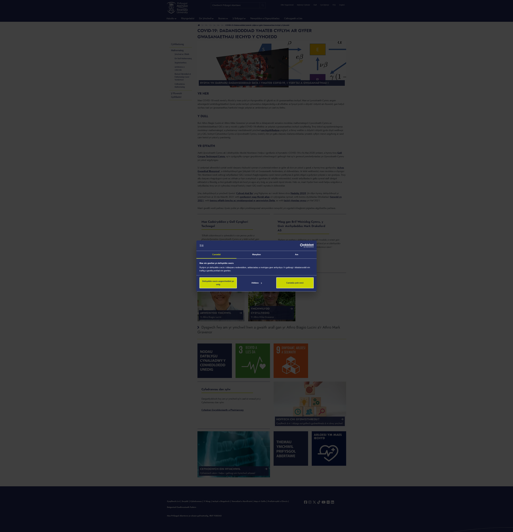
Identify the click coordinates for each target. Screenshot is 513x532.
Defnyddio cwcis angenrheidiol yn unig (218, 283)
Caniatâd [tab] (216, 254)
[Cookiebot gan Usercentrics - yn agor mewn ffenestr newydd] (302, 246)
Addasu (255, 283)
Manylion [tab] (256, 254)
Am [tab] (296, 254)
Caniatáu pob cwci (295, 283)
